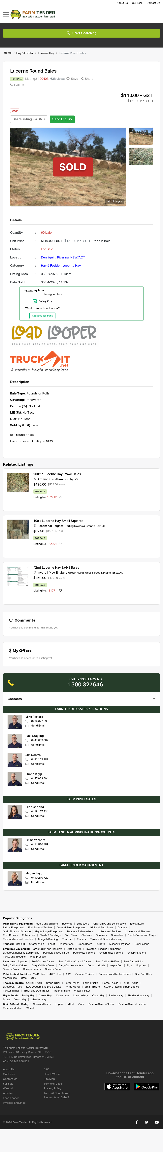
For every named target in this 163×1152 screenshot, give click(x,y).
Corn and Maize (42, 1004)
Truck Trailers (61, 991)
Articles (8, 1093)
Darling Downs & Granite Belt (83, 526)
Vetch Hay (20, 999)
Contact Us (153, 3)
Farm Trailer (72, 983)
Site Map (49, 1079)
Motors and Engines (109, 931)
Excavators (137, 924)
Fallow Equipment (13, 927)
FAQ (46, 1069)
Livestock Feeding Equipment (103, 949)
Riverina (63, 257)
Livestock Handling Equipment (21, 953)
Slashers (87, 935)
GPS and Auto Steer (101, 927)
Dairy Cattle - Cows (42, 965)
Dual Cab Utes (143, 974)
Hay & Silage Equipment (49, 931)
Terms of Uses (53, 1083)
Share (88, 79)
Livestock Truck (12, 987)
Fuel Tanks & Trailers (40, 927)
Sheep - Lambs (32, 969)
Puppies (141, 965)
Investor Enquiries (14, 1102)
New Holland (142, 944)
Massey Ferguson (119, 944)
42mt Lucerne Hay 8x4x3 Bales (56, 567)
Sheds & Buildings (50, 935)
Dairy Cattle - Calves (15, 965)
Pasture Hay (116, 995)
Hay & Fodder (24, 53)
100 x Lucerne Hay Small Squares (58, 521)
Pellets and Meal (12, 1008)
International (66, 944)
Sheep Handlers (136, 953)
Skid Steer (71, 935)
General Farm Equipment (71, 927)
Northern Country (62, 479)
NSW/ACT (77, 257)
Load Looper (11, 1098)
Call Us (18, 85)
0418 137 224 (39, 811)
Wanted (8, 1088)
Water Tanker (82, 991)
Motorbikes (10, 978)
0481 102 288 (39, 759)
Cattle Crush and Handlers (47, 949)
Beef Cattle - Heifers (107, 961)
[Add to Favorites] (60, 497)
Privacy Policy (52, 1088)
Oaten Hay (98, 995)
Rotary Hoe (28, 935)
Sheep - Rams (53, 969)
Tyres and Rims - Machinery (106, 939)
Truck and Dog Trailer (36, 991)
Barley (25, 1004)
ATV (68, 974)
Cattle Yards (74, 949)
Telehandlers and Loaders (18, 939)
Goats (101, 965)
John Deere (85, 944)
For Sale (8, 1083)
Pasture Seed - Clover (101, 1004)
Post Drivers (10, 935)
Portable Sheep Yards (56, 953)
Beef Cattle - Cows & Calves (75, 961)
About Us (122, 3)
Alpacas (22, 961)
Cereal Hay (45, 995)
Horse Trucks (110, 983)
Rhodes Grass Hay (138, 995)
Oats (81, 1004)
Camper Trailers (84, 974)
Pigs (129, 965)
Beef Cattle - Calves (43, 961)
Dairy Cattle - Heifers (71, 965)
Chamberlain (36, 944)
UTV (33, 978)
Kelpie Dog (116, 965)
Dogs (90, 965)
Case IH (20, 944)
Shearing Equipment (111, 953)
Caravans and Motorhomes (115, 974)
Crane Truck (53, 983)
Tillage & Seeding (48, 939)
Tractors (67, 939)
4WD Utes (55, 974)
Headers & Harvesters (80, 931)
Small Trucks (92, 987)
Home (8, 52)
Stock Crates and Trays (142, 935)
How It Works (52, 1074)
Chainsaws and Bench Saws (109, 924)
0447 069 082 (39, 740)
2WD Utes (39, 974)
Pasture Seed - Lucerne (132, 1004)
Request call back (42, 316)
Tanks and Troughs (14, 957)
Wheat (30, 1008)
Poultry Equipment (84, 953)
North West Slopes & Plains (94, 572)
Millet (71, 1004)
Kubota (100, 944)
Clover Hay (62, 995)
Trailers (81, 939)
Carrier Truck (34, 983)
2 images (116, 201)
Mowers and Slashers (138, 931)
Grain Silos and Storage (17, 931)
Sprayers (101, 935)
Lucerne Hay (46, 53)
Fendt (51, 944)
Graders (122, 927)
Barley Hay (28, 995)
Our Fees (137, 3)
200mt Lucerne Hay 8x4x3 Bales (57, 474)
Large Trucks (130, 983)
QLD (105, 526)
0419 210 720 (39, 877)
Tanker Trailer (11, 991)
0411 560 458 (39, 844)
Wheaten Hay (38, 999)
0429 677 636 (39, 721)
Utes (24, 978)
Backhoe (67, 924)
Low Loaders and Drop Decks (43, 987)
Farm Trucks (90, 983)
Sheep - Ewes (11, 969)
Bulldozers (83, 924)
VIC (77, 479)
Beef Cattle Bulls (133, 961)
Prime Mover (72, 987)
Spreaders (117, 935)
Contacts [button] (15, 699)
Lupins (59, 1004)
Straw (6, 999)
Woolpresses (38, 957)
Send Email (38, 725)
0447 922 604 (39, 778)
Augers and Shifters (46, 924)
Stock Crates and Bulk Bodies (121, 987)
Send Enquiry (62, 119)
